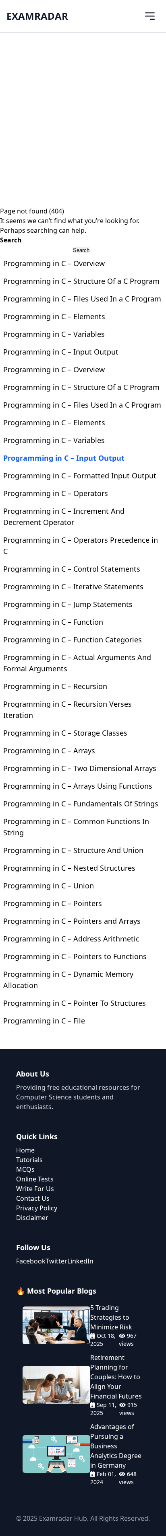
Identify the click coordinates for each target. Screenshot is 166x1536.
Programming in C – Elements (54, 316)
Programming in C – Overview (54, 263)
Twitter (56, 1261)
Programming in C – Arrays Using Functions (77, 786)
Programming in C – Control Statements (71, 569)
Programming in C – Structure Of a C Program (81, 281)
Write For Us (35, 1188)
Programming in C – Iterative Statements (73, 586)
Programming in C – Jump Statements (68, 604)
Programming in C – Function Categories (72, 639)
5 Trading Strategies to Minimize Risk (111, 1317)
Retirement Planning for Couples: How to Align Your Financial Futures (116, 1377)
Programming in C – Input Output (60, 352)
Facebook (31, 1261)
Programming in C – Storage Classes (65, 733)
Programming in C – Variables (54, 334)
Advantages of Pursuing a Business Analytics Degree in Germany (115, 1446)
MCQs (25, 1169)
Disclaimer (32, 1217)
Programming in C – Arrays (49, 750)
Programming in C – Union (48, 885)
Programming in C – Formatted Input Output (79, 475)
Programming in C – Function (53, 622)
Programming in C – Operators (55, 493)
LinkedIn (80, 1261)
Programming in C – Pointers (52, 903)
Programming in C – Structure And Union (73, 850)
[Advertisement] (83, 119)
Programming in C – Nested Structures (69, 868)
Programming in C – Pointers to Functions (75, 956)
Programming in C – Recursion (55, 686)
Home (25, 1150)
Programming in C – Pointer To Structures (74, 1003)
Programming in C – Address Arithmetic (71, 938)
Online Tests (35, 1179)
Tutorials (29, 1159)
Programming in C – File (44, 1020)
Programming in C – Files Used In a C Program (82, 299)
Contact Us (33, 1198)
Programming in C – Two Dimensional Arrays (79, 768)
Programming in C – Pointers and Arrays (72, 921)
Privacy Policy (36, 1208)
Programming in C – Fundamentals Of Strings (80, 803)
